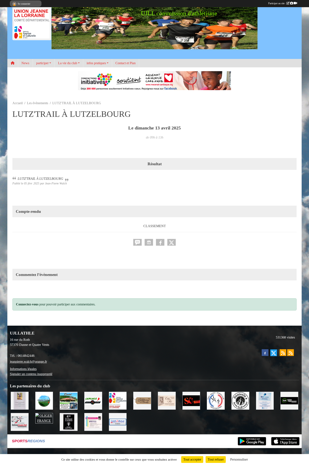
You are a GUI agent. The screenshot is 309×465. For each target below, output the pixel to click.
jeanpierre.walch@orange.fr (28, 361)
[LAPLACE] (93, 400)
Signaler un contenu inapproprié (31, 374)
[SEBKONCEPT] (191, 400)
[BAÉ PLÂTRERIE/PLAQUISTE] (265, 400)
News (25, 63)
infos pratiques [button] (96, 63)
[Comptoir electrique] (44, 400)
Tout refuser (216, 459)
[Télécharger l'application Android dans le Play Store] (252, 441)
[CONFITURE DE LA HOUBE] (142, 400)
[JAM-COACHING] (20, 400)
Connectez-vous (27, 304)
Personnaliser (239, 459)
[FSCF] (118, 400)
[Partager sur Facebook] (160, 242)
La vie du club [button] (67, 63)
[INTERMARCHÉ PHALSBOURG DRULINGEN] (20, 421)
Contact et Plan (125, 63)
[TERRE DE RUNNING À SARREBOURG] (289, 400)
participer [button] (42, 63)
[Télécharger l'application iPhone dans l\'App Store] (285, 441)
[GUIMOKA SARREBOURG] (167, 400)
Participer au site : (277, 3)
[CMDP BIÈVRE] (118, 421)
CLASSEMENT (154, 226)
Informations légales (23, 369)
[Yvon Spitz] (93, 421)
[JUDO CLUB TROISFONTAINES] (216, 400)
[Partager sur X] (171, 242)
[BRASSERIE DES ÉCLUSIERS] (69, 421)
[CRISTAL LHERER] (69, 400)
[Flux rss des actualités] (283, 352)
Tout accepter (192, 459)
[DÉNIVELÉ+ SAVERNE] (240, 400)
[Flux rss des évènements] (290, 352)
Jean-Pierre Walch (56, 183)
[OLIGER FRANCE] (44, 418)
